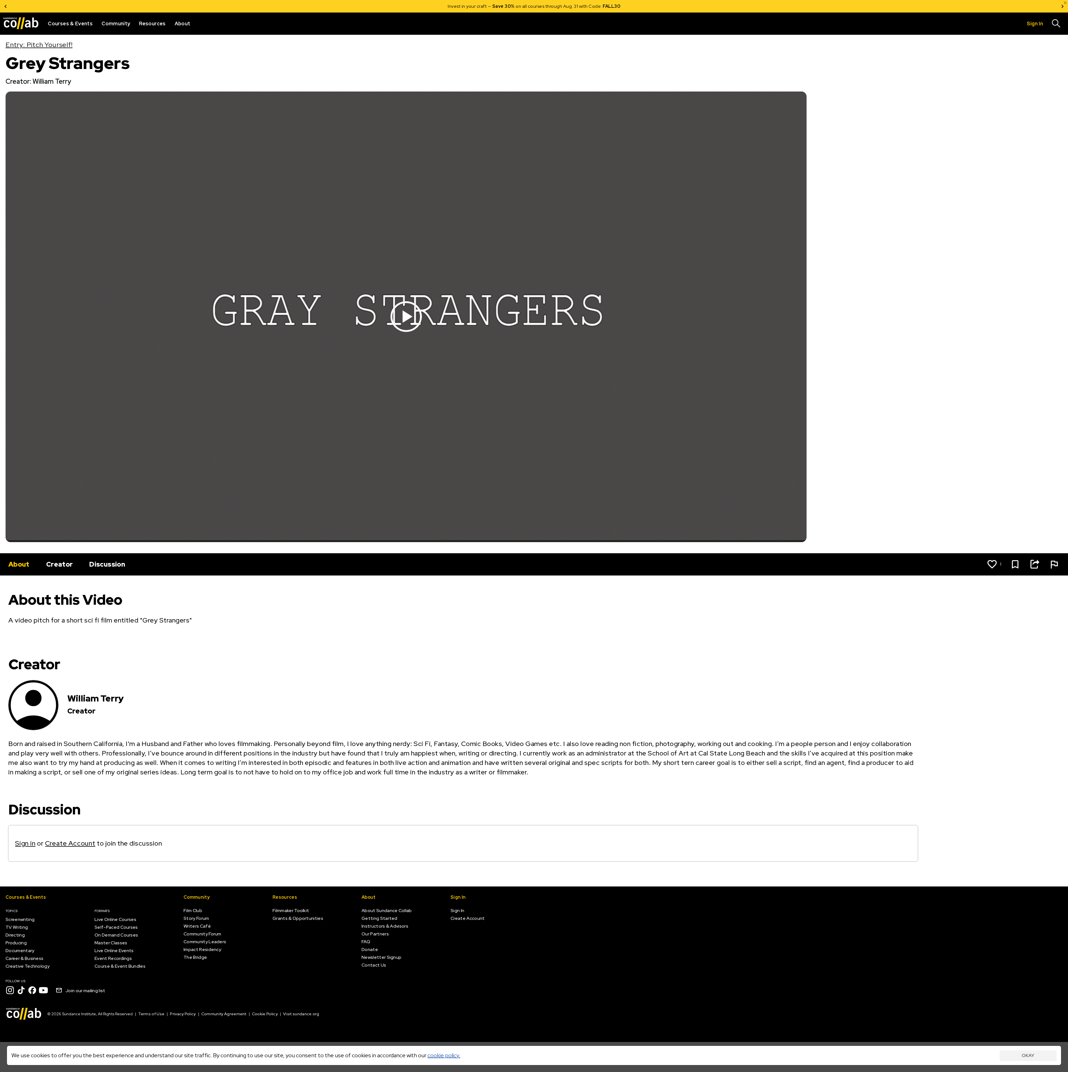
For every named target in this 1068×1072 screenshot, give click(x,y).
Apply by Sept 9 (600, 6)
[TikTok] (21, 990)
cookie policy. (443, 1055)
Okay (1028, 1055)
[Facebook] (32, 990)
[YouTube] (43, 990)
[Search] (1056, 24)
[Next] (1062, 6)
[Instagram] (10, 990)
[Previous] (5, 6)
